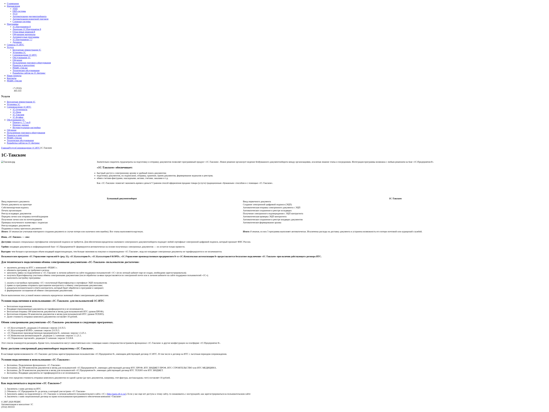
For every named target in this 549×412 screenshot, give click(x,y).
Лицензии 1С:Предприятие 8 (27, 29)
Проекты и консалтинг (24, 65)
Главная (5, 148)
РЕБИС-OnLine (20, 68)
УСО (15, 14)
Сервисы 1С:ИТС (15, 44)
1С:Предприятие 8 (22, 26)
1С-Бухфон (18, 117)
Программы (12, 24)
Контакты (11, 78)
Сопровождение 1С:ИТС (25, 55)
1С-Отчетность (20, 109)
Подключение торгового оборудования (32, 63)
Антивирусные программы (26, 37)
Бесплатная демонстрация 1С (27, 50)
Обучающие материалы (24, 34)
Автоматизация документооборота (29, 16)
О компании (13, 3)
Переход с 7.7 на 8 (21, 122)
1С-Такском (18, 114)
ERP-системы (19, 11)
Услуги (10, 47)
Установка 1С (19, 52)
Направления (13, 6)
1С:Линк (17, 112)
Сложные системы (22, 21)
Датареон (17, 42)
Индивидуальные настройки (27, 127)
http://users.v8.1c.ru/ (116, 394)
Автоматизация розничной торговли (30, 19)
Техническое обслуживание (26, 70)
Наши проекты (14, 75)
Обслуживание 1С (22, 57)
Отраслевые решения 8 (24, 32)
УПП (15, 8)
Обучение (17, 60)
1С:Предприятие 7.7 (22, 39)
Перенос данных (21, 125)
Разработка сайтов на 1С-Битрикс (29, 73)
